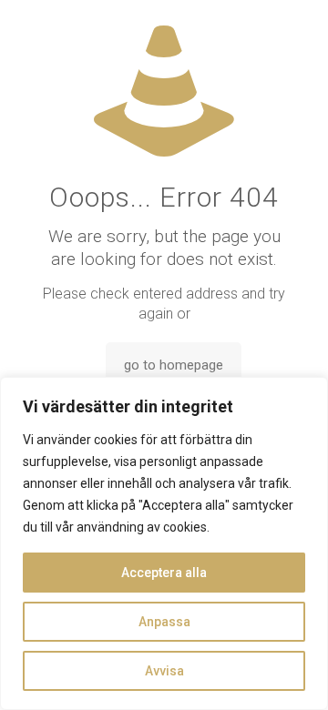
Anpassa (164, 621)
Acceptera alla (164, 572)
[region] (164, 543)
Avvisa (164, 671)
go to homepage (173, 365)
